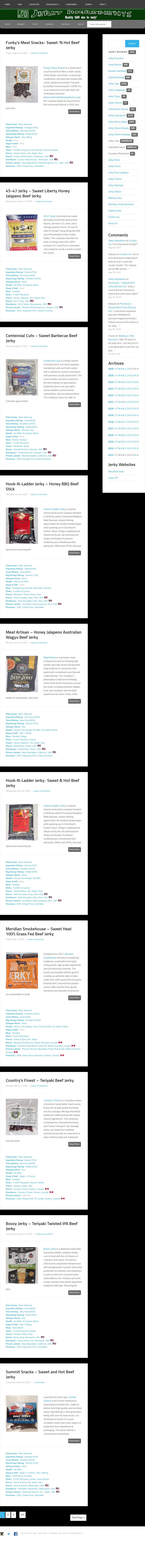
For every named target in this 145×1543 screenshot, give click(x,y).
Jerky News (114, 160)
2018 (110, 422)
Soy (23, 137)
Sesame (25, 430)
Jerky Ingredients (72, 14)
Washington (33, 1485)
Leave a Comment (39, 53)
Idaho (47, 1492)
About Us (113, 223)
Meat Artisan (50, 657)
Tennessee (38, 156)
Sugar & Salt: (12, 143)
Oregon (49, 307)
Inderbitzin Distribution (28, 1489)
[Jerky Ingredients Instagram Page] (120, 3)
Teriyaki (17, 1186)
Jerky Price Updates (118, 172)
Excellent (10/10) (33, 278)
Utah (61, 163)
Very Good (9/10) (27, 131)
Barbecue (18, 446)
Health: (9, 140)
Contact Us (114, 217)
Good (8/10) (29, 420)
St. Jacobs (39, 1198)
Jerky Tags (113, 84)
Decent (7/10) (30, 272)
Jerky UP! (113, 478)
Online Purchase (45, 311)
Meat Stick (38, 588)
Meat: (8, 147)
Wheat (29, 137)
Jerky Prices (114, 166)
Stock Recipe (37, 150)
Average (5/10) (31, 127)
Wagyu (24, 736)
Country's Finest (20, 1189)
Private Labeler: (13, 163)
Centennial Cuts (52, 361)
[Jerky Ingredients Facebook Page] (116, 3)
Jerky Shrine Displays (119, 134)
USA (47, 156)
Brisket (15, 440)
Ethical (17, 581)
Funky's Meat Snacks (23, 156)
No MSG (18, 285)
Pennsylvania (35, 304)
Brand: (9, 156)
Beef (21, 124)
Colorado (33, 449)
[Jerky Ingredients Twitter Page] (112, 3)
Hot (29, 153)
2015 (110, 442)
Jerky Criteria (115, 179)
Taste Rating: (12, 131)
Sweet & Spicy (20, 153)
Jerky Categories (116, 90)
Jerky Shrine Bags (117, 122)
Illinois (28, 746)
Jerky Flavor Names (118, 109)
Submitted (39, 166)
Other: (9, 150)
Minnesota (30, 1337)
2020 (110, 408)
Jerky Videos (114, 191)
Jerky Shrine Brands (118, 128)
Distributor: (11, 159)
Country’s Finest (52, 1100)
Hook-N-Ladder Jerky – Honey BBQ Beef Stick (42, 486)
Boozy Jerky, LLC (26, 1340)
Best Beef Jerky (116, 471)
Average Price (28, 459)
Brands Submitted (117, 71)
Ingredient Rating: (14, 127)
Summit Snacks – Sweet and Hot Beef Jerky (40, 1374)
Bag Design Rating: (15, 134)
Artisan (33, 739)
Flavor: (9, 153)
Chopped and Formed (22, 588)
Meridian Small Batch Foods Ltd (32, 1046)
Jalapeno (25, 298)
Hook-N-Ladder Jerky (54, 509)
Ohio (36, 597)
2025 (19, 1347)
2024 (110, 382)
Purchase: (11, 166)
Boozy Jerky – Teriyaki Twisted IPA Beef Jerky (42, 1226)
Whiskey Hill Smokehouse (33, 307)
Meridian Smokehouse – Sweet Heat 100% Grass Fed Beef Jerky (39, 931)
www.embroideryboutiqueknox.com (62, 97)
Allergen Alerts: (13, 137)
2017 (110, 428)
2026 (19, 166)
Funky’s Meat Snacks (54, 68)
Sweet (34, 153)
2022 (110, 395)
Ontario (47, 1055)
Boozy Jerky (50, 1249)
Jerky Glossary (115, 185)
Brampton (39, 1055)
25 (22, 1515)
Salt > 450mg (42, 1473)
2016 (110, 435)
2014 (110, 448)
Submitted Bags (116, 77)
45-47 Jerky (49, 216)
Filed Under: (12, 124)
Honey (16, 298)
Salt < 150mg (25, 733)
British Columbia (42, 1042)
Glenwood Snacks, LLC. (33, 1492)
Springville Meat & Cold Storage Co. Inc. (40, 163)
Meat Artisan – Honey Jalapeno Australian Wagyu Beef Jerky (43, 634)
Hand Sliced (17, 1328)
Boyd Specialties (29, 456)
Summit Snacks (20, 1485)
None (24, 282)
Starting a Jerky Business (121, 204)
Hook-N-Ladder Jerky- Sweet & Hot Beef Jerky (42, 783)
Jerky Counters (115, 58)
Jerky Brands (114, 64)
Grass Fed (37, 1026)
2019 (110, 415)
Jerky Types (114, 96)
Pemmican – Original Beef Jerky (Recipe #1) (122, 307)
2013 (110, 455)
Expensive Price (29, 311)
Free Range (26, 730)
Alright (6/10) (31, 134)
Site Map (43, 1533)
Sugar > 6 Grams (27, 1176)
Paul (40, 153)
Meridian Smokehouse (23, 1042)
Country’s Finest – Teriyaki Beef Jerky (40, 1080)
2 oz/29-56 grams (21, 1331)
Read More (74, 111)
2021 (110, 402)
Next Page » (78, 1517)
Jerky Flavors (115, 103)
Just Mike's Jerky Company (34, 604)
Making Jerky (115, 198)
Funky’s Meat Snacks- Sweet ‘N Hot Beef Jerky (43, 45)
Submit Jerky (114, 211)
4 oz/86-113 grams (21, 150)
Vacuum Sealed (51, 150)
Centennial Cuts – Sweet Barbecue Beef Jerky (41, 338)
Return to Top (28, 1533)
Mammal (28, 124)
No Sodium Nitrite (30, 285)
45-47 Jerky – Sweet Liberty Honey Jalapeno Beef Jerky (38, 193)
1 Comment (39, 1382)
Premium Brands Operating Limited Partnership (43, 1049)
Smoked (16, 291)
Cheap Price (27, 166)
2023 (110, 389)
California (42, 456)
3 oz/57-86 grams (21, 294)
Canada (53, 1042)
